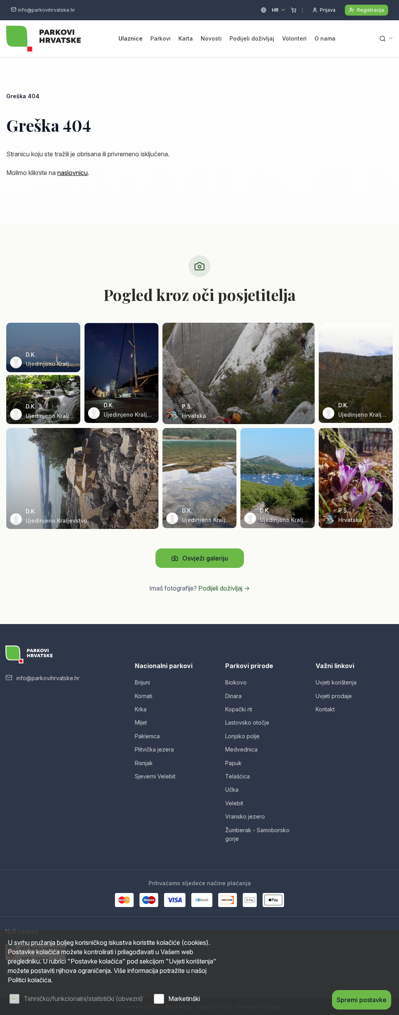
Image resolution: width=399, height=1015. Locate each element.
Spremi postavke (362, 1000)
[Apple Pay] (273, 900)
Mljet (141, 722)
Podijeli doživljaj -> (224, 588)
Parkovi (160, 38)
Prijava (327, 10)
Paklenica (147, 736)
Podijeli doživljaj (252, 38)
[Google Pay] (250, 900)
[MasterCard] (124, 900)
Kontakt (325, 709)
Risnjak (144, 763)
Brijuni (142, 682)
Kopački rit (238, 709)
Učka (231, 789)
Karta (185, 38)
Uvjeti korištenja (336, 682)
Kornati (143, 696)
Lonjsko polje (242, 736)
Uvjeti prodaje (334, 696)
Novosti (211, 38)
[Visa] (174, 900)
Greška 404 (22, 96)
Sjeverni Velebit (155, 776)
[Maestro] (148, 900)
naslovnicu (72, 173)
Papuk (233, 763)
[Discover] (227, 900)
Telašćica (237, 776)
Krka (141, 709)
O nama (324, 38)
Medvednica (241, 749)
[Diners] (201, 900)
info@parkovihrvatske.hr (46, 10)
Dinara (233, 696)
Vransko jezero (245, 816)
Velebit (234, 803)
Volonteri (294, 38)
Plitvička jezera (154, 749)
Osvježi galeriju (205, 558)
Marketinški (184, 999)
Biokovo (236, 682)
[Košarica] (294, 10)
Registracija (370, 10)
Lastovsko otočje (247, 722)
